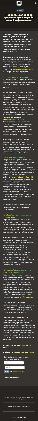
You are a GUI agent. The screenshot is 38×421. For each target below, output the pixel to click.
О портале (22, 399)
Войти (7, 371)
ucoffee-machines (26, 297)
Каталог (6, 397)
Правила (18, 397)
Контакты (30, 397)
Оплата (15, 399)
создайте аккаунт (19, 371)
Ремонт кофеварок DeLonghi (22, 177)
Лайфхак (19, 10)
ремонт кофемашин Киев (23, 69)
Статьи (12, 397)
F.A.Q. (24, 397)
